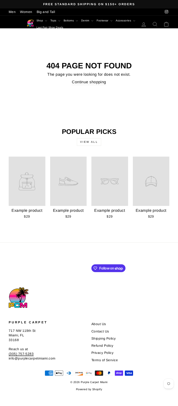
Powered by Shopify (89, 389)
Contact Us (100, 331)
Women (26, 12)
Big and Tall (46, 12)
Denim (85, 20)
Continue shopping (89, 82)
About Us (98, 324)
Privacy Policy (102, 353)
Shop (40, 20)
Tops (53, 20)
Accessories (124, 20)
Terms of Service (104, 360)
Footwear (103, 20)
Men (12, 12)
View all (89, 141)
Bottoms (69, 20)
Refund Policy (102, 345)
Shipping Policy (103, 338)
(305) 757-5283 (21, 354)
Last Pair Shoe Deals (49, 27)
